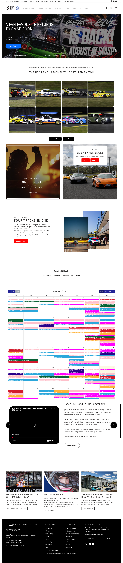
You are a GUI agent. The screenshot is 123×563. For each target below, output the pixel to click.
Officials (16, 1)
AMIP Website (88, 508)
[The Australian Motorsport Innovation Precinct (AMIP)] (99, 481)
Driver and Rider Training (72, 533)
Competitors (9, 1)
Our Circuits (68, 542)
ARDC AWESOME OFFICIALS (16, 508)
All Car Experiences (70, 528)
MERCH (87, 8)
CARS (85, 160)
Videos (32, 1)
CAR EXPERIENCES (29, 8)
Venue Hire (53, 1)
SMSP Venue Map (70, 539)
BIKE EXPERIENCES (45, 8)
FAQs (59, 1)
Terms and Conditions (69, 1)
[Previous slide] (9, 425)
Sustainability (24, 1)
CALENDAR (58, 8)
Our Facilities (68, 544)
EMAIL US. (22, 545)
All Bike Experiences (70, 531)
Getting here (68, 547)
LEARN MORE (49, 510)
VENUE (67, 8)
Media (37, 1)
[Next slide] (113, 425)
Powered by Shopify (61, 556)
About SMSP (21, 241)
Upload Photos (68, 139)
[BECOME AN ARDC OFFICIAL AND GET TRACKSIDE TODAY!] (24, 481)
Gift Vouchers (68, 536)
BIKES (94, 160)
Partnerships (44, 1)
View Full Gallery (55, 139)
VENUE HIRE (77, 8)
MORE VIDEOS (71, 445)
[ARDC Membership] (62, 481)
